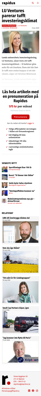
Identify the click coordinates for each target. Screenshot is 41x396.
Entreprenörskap (14, 169)
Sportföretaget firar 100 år (20, 167)
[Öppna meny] (37, 3)
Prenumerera (20, 117)
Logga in (30, 123)
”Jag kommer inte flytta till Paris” (17, 338)
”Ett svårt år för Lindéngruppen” (16, 278)
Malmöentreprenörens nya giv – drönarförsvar (21, 200)
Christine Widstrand (10, 28)
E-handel (12, 177)
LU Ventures (22, 26)
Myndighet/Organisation (17, 185)
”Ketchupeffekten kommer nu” (22, 191)
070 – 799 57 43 (19, 381)
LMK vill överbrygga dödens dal (16, 218)
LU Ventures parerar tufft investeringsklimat (19, 15)
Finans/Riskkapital (9, 26)
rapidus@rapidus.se (22, 384)
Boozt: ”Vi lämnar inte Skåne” (21, 175)
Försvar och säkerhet (15, 203)
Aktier (11, 193)
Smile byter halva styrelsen (20, 183)
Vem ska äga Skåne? (11, 248)
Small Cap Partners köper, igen (16, 308)
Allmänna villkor (8, 388)
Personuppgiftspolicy (10, 391)
